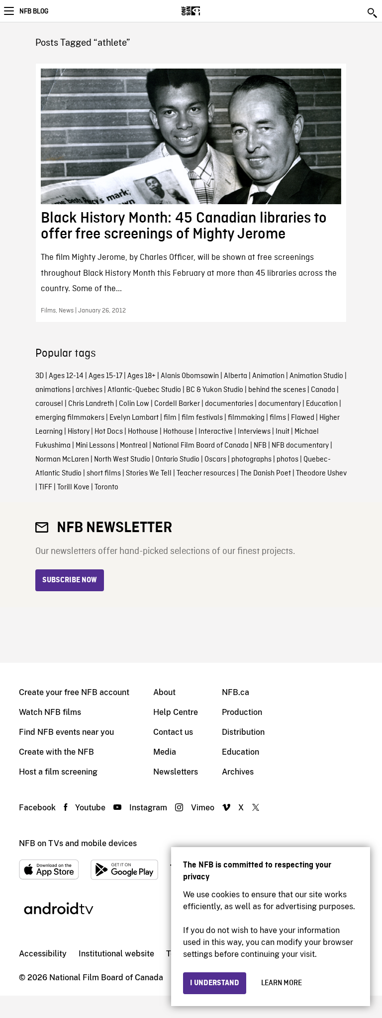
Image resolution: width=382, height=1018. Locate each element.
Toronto (106, 487)
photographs (251, 460)
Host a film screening (58, 772)
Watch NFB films (50, 712)
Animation (268, 376)
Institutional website (116, 953)
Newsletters (175, 772)
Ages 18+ (141, 376)
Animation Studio (316, 376)
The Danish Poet (265, 473)
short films (104, 473)
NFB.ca (235, 692)
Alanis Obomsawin (190, 376)
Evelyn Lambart (134, 418)
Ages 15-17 (105, 376)
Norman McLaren (62, 460)
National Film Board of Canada (201, 446)
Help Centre (175, 712)
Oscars (215, 460)
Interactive (215, 432)
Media (164, 752)
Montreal (134, 446)
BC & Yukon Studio (214, 390)
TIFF (45, 487)
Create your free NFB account (74, 692)
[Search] (373, 13)
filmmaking (246, 418)
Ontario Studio (177, 460)
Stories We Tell (149, 473)
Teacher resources (206, 473)
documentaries (229, 404)
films (278, 418)
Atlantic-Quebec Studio (144, 390)
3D (39, 376)
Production (242, 712)
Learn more (281, 983)
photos (287, 460)
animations (53, 390)
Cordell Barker (177, 404)
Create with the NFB (56, 752)
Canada (323, 390)
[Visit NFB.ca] (208, 10)
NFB (260, 446)
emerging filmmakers (69, 418)
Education (322, 404)
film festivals (202, 418)
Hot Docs (109, 432)
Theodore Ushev (321, 473)
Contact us (173, 732)
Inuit (282, 432)
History (79, 432)
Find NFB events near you (66, 732)
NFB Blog (33, 11)
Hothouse (143, 432)
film (170, 418)
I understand (214, 983)
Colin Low (134, 404)
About (164, 692)
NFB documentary (300, 446)
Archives (238, 772)
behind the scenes (277, 390)
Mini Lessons (95, 446)
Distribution (243, 732)
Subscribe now (69, 580)
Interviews (254, 432)
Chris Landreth (91, 404)
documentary (279, 404)
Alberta (235, 376)
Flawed (302, 418)
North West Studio (122, 460)
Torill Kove (73, 487)
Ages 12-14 (66, 376)
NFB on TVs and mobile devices (78, 843)
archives (89, 390)
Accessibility (43, 953)
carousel (49, 404)
